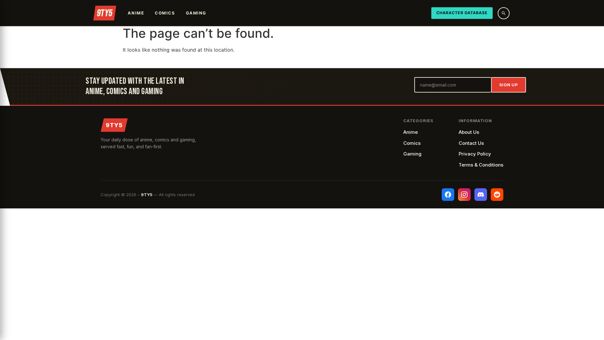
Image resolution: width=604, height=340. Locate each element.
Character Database (462, 12)
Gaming (196, 12)
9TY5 (114, 125)
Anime (136, 12)
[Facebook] (448, 194)
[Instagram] (464, 194)
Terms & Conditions (481, 165)
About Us (469, 132)
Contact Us (471, 143)
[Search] (504, 13)
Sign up (508, 84)
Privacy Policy (475, 154)
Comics (165, 12)
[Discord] (480, 194)
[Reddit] (497, 194)
